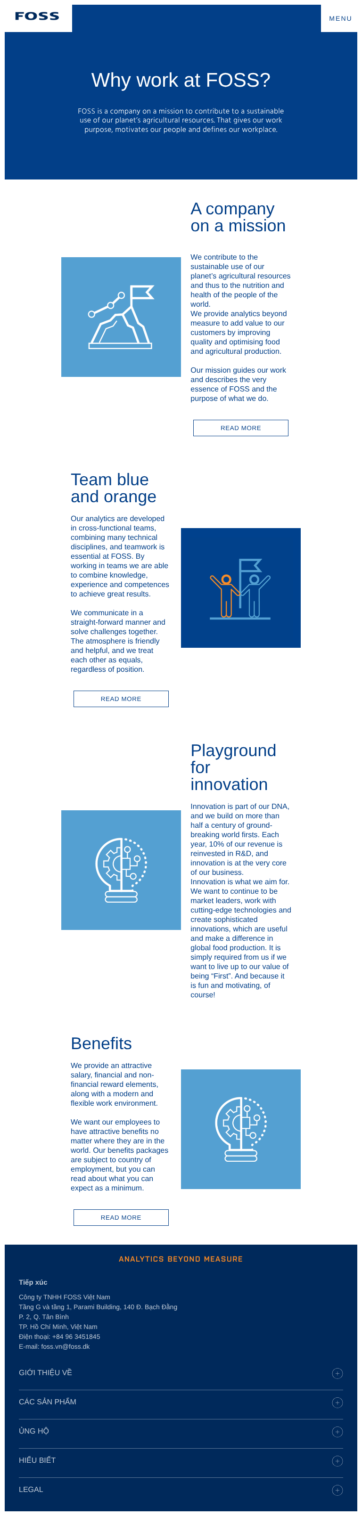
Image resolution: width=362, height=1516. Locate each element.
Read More (121, 698)
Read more (241, 428)
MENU (341, 18)
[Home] (37, 16)
